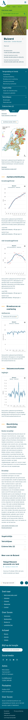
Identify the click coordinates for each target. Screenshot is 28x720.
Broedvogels (6, 100)
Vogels (14, 6)
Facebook (3, 659)
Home (8, 6)
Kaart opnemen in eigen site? (9, 115)
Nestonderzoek (7, 102)
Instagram (17, 659)
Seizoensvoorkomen (8, 81)
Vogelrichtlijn (6, 88)
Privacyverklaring (18, 711)
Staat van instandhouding (10, 90)
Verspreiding (6, 74)
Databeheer (7, 713)
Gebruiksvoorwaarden (9, 715)
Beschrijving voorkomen (9, 83)
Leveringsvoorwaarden (10, 717)
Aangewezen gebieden (9, 93)
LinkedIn (10, 659)
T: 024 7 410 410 (7, 680)
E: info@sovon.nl (7, 678)
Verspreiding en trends (10, 71)
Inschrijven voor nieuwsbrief (11, 649)
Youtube (13, 659)
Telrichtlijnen (6, 97)
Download (4, 113)
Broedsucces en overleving (10, 79)
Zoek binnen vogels (7, 10)
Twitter (6, 659)
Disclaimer (6, 711)
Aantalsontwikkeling (8, 76)
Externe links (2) (8, 106)
